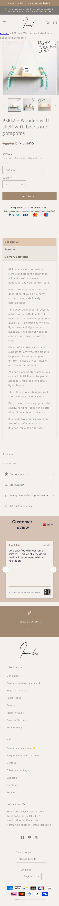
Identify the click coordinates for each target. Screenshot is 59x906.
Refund (11, 792)
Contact (11, 762)
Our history (13, 675)
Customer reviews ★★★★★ (24, 683)
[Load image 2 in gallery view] (29, 104)
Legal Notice (14, 697)
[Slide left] (3, 105)
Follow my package (18, 770)
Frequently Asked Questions (23, 755)
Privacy (11, 705)
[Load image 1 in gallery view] (14, 104)
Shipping (18, 158)
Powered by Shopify (37, 900)
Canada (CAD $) (28, 859)
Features (10, 249)
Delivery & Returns (16, 256)
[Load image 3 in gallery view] (44, 104)
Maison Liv (25, 900)
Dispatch (12, 777)
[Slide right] (55, 105)
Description (12, 241)
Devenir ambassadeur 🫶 (21, 748)
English (28, 876)
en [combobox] (48, 524)
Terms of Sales (15, 712)
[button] (4, 22)
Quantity (7, 178)
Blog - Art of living (17, 690)
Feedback (12, 785)
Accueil (4, 33)
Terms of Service (16, 720)
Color (5, 163)
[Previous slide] (5, 569)
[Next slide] (53, 569)
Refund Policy (15, 727)
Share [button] (9, 454)
